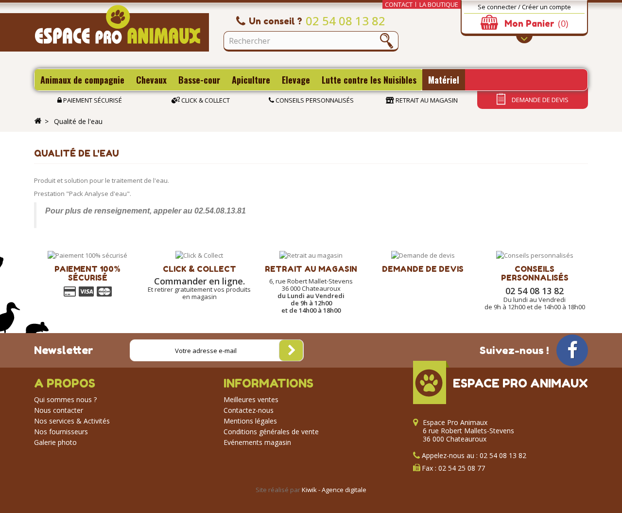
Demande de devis (539, 99)
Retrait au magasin (426, 100)
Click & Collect (205, 100)
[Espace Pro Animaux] (121, 28)
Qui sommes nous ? (65, 399)
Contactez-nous (249, 410)
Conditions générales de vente (271, 431)
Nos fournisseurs (61, 431)
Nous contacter (58, 410)
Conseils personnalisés (314, 100)
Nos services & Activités (72, 420)
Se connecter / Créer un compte (524, 6)
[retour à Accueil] (38, 121)
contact (399, 4)
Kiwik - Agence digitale (334, 489)
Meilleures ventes (251, 399)
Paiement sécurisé (92, 100)
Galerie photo (55, 442)
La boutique (438, 4)
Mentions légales (250, 420)
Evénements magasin (257, 442)
